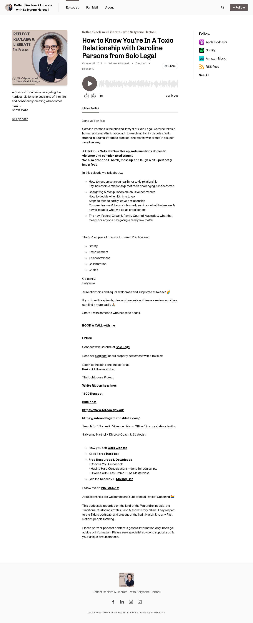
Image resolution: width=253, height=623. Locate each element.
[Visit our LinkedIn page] (122, 602)
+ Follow (239, 7)
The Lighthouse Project (98, 377)
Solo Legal (123, 347)
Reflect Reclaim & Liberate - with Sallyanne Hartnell (33, 7)
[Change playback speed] (101, 95)
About (109, 7)
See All (204, 75)
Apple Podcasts (216, 42)
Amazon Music (216, 58)
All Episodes (20, 119)
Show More (20, 110)
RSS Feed (212, 66)
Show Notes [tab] (90, 108)
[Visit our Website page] (140, 602)
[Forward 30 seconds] (93, 95)
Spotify (211, 50)
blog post (101, 356)
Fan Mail (92, 7)
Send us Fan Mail (93, 121)
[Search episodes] (222, 7)
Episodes (72, 7)
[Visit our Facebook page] (113, 602)
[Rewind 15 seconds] (86, 95)
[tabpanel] (130, 330)
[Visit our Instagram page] (131, 602)
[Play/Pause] (89, 83)
